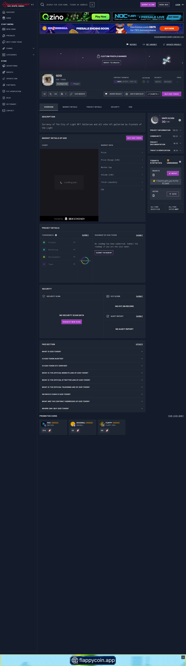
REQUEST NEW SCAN (72, 321)
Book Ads (163, 4)
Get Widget (151, 44)
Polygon (76, 84)
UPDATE (139, 344)
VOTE (174, 194)
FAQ (130, 107)
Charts (153, 94)
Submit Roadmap (104, 252)
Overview (48, 107)
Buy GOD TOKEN (172, 94)
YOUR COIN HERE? (176, 416)
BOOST (174, 173)
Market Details (70, 107)
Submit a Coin (148, 4)
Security (115, 107)
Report (133, 44)
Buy (134, 138)
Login (177, 4)
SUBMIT (85, 235)
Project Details (94, 107)
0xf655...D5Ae (128, 82)
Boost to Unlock (112, 62)
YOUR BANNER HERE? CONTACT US (169, 37)
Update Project (173, 44)
